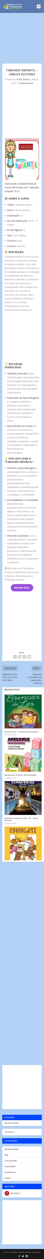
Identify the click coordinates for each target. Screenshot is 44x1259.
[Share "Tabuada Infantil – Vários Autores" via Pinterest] (24, 656)
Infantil (8, 1178)
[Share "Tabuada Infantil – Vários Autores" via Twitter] (19, 656)
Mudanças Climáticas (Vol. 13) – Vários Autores (21, 819)
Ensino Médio (10, 1166)
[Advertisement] (22, 41)
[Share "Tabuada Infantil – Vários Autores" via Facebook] (15, 656)
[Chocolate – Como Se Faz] (23, 843)
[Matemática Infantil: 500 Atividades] (23, 755)
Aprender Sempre (12, 1123)
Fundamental (26, 83)
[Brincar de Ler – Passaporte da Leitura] (23, 711)
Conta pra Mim (11, 1161)
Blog (6, 1155)
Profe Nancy (22, 79)
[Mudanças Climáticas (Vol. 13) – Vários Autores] (23, 798)
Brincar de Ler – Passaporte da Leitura (21, 732)
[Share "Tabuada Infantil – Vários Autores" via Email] (29, 656)
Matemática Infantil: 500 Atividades (20, 775)
